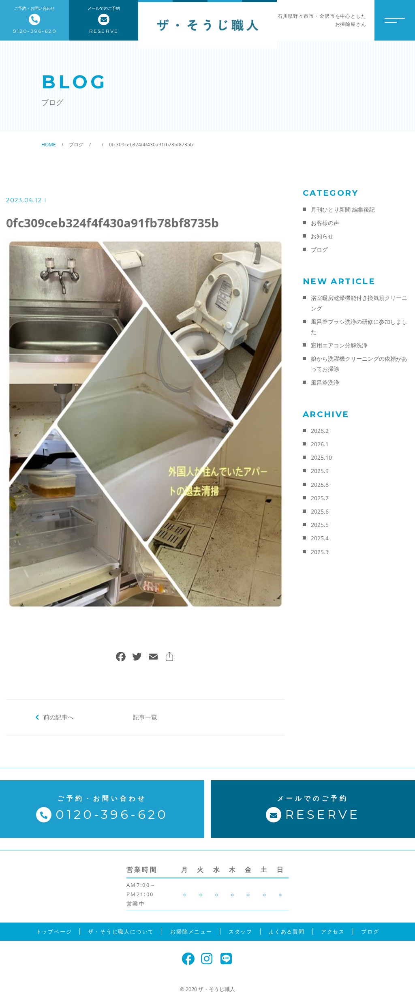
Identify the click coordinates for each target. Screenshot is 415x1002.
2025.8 (320, 484)
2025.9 (320, 471)
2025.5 (320, 525)
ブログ (319, 249)
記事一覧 (145, 717)
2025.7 (320, 498)
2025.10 (321, 457)
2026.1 (320, 444)
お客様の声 (325, 223)
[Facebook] (121, 657)
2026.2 (320, 431)
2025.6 (320, 511)
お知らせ (322, 236)
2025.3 (320, 552)
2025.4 (320, 538)
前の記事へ (58, 717)
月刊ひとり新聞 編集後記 (343, 209)
